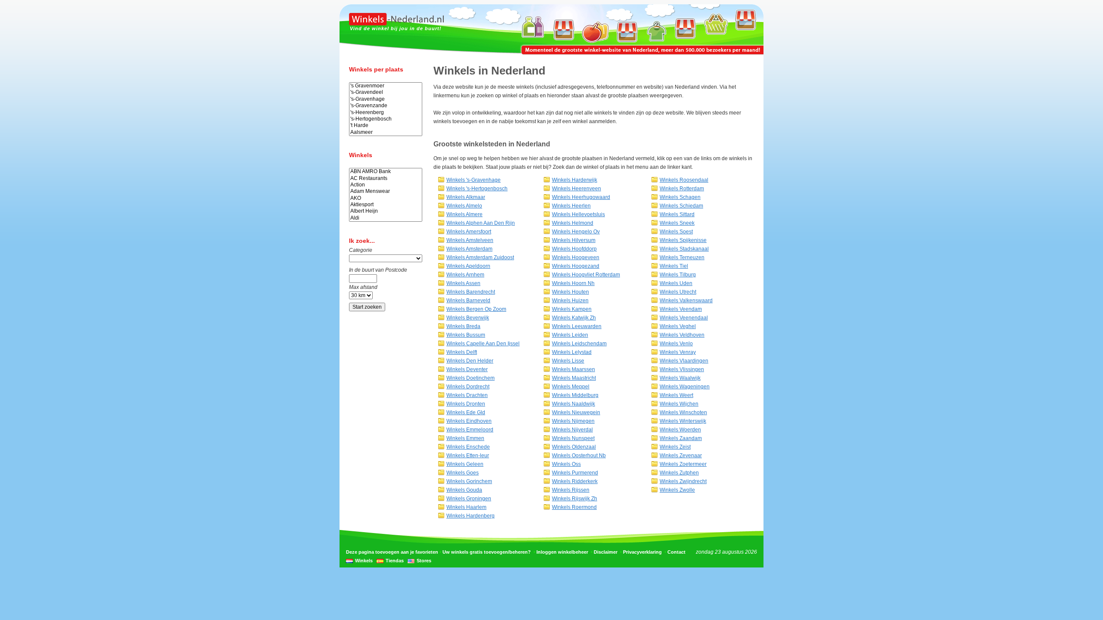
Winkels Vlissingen (682, 369)
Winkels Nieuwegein (576, 412)
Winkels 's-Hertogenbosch (477, 189)
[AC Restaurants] (385, 178)
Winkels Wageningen (685, 387)
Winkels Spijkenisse (683, 240)
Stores (424, 560)
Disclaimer (605, 552)
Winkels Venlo (676, 344)
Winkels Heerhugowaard (581, 197)
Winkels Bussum (465, 335)
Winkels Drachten (467, 395)
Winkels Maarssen (573, 369)
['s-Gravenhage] (385, 99)
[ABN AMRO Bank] (385, 171)
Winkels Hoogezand (575, 266)
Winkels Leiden (570, 335)
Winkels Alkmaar (465, 197)
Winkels (364, 560)
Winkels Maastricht (574, 378)
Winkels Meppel (570, 387)
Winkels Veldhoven (682, 335)
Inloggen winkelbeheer (562, 552)
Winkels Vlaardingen (684, 361)
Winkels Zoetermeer (683, 464)
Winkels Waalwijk (680, 378)
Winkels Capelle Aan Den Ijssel (483, 344)
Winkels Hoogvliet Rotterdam (586, 275)
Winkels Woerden (680, 430)
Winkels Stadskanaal (684, 249)
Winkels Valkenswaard (686, 301)
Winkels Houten (570, 292)
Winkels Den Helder (469, 361)
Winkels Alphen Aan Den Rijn (480, 223)
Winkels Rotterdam (682, 189)
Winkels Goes (462, 473)
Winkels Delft (461, 352)
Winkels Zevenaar (681, 456)
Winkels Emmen (465, 438)
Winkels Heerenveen (576, 189)
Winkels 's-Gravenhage (473, 180)
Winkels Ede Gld (465, 412)
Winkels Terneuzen (682, 257)
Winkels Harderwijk (574, 180)
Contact (676, 552)
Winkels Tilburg (678, 275)
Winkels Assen (463, 283)
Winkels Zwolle (677, 490)
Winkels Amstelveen (469, 240)
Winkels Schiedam (681, 206)
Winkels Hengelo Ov (576, 232)
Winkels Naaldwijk (573, 404)
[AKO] (385, 198)
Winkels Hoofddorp (574, 249)
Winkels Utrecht (678, 292)
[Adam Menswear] (385, 191)
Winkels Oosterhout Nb (579, 456)
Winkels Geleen (464, 464)
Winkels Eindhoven (469, 421)
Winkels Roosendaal (684, 180)
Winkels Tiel (674, 266)
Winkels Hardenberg (470, 516)
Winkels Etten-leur (467, 456)
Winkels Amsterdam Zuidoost (480, 257)
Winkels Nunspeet (573, 438)
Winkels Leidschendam (579, 344)
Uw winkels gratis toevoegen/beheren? (486, 552)
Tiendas (395, 560)
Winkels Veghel (678, 326)
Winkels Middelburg (575, 395)
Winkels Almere (464, 214)
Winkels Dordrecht (467, 387)
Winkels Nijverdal (572, 430)
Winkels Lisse (568, 361)
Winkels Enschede (468, 447)
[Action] (385, 185)
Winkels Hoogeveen (575, 257)
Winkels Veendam (681, 309)
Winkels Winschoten (683, 412)
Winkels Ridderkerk (575, 481)
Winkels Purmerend (575, 473)
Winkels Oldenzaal (574, 447)
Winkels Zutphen (679, 473)
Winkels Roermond (574, 507)
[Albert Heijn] (385, 211)
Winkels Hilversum (573, 240)
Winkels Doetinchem (470, 378)
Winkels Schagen (680, 197)
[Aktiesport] (385, 205)
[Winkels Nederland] (396, 24)
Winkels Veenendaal (684, 318)
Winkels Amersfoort (468, 232)
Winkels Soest (676, 232)
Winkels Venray (678, 352)
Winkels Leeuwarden (576, 326)
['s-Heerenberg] (385, 112)
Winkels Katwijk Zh (574, 318)
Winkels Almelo (464, 206)
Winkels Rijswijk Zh (574, 499)
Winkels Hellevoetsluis (578, 214)
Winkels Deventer (467, 369)
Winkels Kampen (572, 309)
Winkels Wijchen (679, 404)
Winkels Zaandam (681, 438)
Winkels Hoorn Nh (573, 283)
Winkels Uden (676, 283)
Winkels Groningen (468, 499)
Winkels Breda (463, 326)
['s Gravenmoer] (385, 86)
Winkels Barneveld (468, 301)
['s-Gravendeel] (385, 92)
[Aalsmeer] (385, 132)
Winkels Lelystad (572, 352)
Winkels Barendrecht (470, 292)
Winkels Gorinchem (469, 481)
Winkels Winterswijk (683, 421)
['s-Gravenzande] (385, 105)
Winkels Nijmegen (573, 421)
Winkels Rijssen (570, 490)
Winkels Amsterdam (469, 249)
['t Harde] (385, 125)
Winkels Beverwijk (467, 318)
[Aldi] (385, 218)
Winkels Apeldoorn (468, 266)
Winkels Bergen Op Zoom (476, 309)
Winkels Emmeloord (469, 430)
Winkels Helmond (572, 223)
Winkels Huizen (570, 301)
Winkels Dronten (465, 404)
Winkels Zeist (675, 447)
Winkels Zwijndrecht (683, 481)
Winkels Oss (566, 464)
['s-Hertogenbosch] (385, 119)
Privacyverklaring (642, 552)
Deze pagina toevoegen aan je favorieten (392, 552)
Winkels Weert (676, 395)
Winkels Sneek (677, 223)
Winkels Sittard (677, 214)
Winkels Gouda (464, 490)
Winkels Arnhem (465, 275)
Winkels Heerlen (571, 206)
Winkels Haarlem (466, 507)
